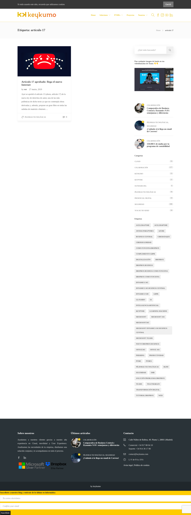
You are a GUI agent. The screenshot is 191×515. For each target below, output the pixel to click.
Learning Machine (158, 311)
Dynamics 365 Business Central (150, 288)
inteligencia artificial (147, 305)
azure (161, 231)
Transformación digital (148, 390)
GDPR (156, 294)
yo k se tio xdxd (142, 210)
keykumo (139, 174)
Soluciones (104, 15)
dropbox (159, 260)
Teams (139, 384)
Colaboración (153, 105)
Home (93, 15)
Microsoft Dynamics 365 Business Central (151, 330)
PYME (138, 361)
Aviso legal (128, 465)
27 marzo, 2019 (35, 89)
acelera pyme (142, 225)
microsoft (141, 317)
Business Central (144, 237)
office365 (140, 350)
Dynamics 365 (142, 282)
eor (25, 89)
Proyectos (130, 15)
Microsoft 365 (158, 317)
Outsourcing (140, 186)
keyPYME (139, 180)
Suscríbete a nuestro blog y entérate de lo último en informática (27, 492)
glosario (140, 300)
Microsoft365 (142, 323)
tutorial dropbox (145, 395)
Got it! (168, 4)
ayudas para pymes (145, 231)
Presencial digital (143, 198)
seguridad (141, 373)
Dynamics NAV (142, 294)
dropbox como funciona (147, 277)
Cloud (137, 161)
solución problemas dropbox (150, 378)
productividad (156, 355)
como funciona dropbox (147, 248)
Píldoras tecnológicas (35, 117)
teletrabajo (153, 384)
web (161, 395)
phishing (140, 355)
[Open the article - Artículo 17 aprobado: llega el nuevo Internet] (31, 61)
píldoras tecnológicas (147, 367)
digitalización (143, 260)
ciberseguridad (143, 242)
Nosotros (141, 15)
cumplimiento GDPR (145, 254)
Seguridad (151, 126)
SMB (152, 373)
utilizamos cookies (57, 4)
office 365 (155, 350)
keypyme (140, 311)
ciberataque (164, 237)
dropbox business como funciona (152, 271)
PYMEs (117, 15)
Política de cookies (141, 465)
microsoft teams (144, 338)
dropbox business (144, 265)
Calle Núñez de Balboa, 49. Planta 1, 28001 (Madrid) (151, 440)
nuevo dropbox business (147, 344)
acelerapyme (160, 225)
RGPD (166, 367)
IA (151, 300)
